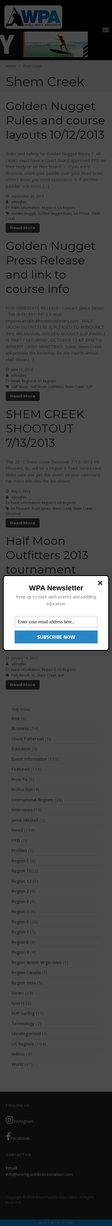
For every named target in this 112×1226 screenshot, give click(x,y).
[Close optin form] (101, 584)
